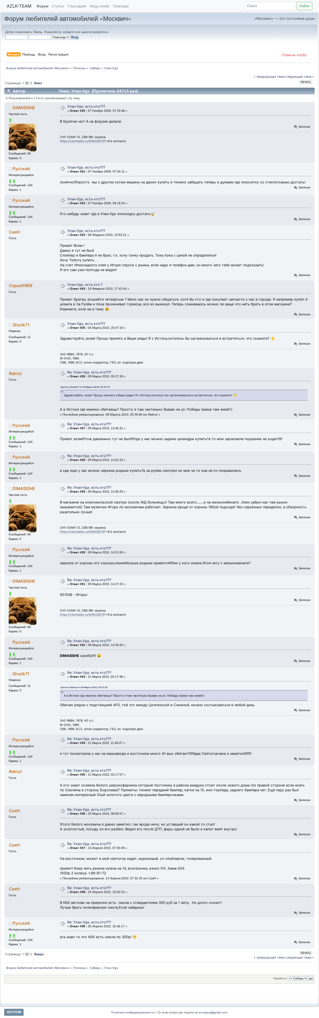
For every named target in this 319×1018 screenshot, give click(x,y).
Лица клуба (99, 6)
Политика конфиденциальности (133, 1012)
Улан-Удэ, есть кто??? (86, 106)
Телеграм (121, 6)
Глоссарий (77, 6)
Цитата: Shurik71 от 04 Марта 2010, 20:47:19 (85, 387)
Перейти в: (280, 978)
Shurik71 (21, 324)
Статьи (58, 6)
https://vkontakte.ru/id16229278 (82, 141)
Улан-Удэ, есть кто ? (84, 284)
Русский (21, 168)
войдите (68, 32)
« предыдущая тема (269, 76)
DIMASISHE (24, 107)
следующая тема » (299, 76)
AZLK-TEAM (19, 6)
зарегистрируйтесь (94, 32)
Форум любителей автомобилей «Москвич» (67, 18)
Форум (42, 6)
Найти (304, 6)
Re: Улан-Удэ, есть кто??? (89, 372)
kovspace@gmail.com (213, 1012)
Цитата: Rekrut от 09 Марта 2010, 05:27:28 (84, 687)
